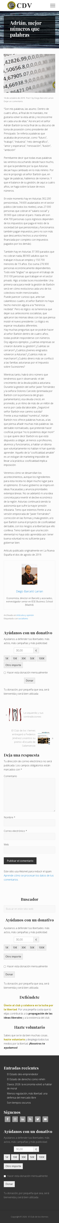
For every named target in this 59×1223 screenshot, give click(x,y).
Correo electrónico (15, 831)
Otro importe (13, 665)
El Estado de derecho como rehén (26, 1079)
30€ (23, 658)
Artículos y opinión (25, 615)
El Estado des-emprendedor (22, 1074)
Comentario (10, 776)
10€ (15, 658)
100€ (42, 658)
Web (6, 844)
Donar (29, 680)
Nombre (9, 817)
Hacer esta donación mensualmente (27, 672)
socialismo (23, 618)
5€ (7, 658)
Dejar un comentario (13, 101)
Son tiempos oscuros (19, 1102)
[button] (53, 5)
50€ (32, 658)
